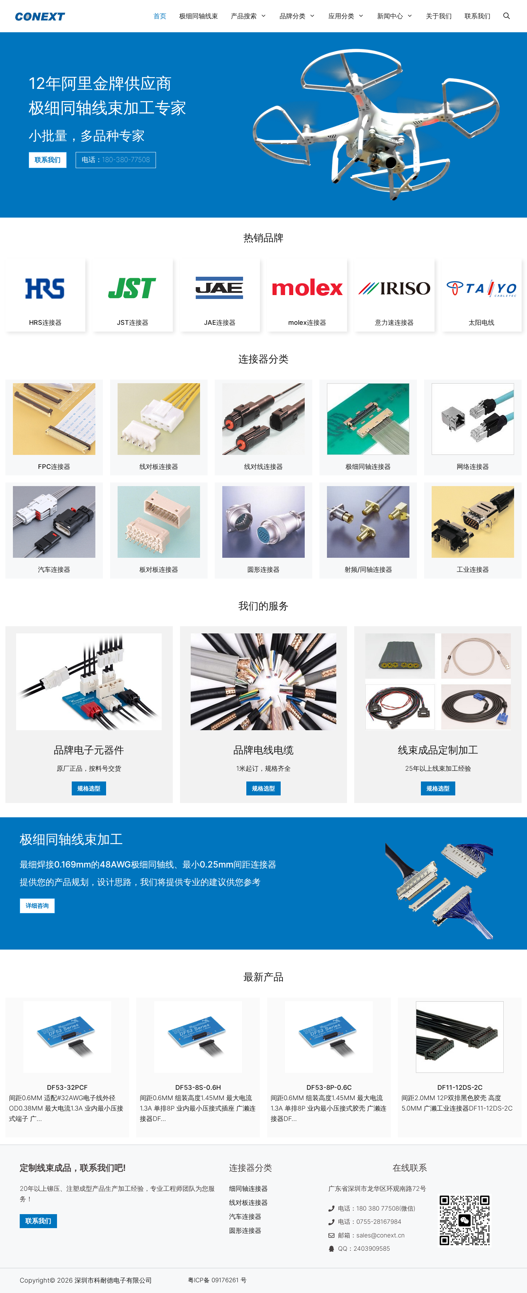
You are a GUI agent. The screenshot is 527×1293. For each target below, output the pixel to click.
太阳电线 (481, 322)
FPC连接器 (54, 466)
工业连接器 (473, 569)
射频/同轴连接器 (368, 569)
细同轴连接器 (248, 1188)
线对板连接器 (158, 466)
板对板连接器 (158, 569)
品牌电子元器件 (89, 750)
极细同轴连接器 (368, 466)
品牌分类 (292, 16)
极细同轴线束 (198, 16)
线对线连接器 (263, 466)
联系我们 (477, 16)
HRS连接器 (45, 322)
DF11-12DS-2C (460, 1087)
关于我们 (439, 16)
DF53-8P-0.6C (329, 1087)
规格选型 (88, 788)
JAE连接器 (220, 322)
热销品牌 (263, 238)
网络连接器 (473, 466)
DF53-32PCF (67, 1087)
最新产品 (263, 977)
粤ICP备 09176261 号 (217, 1280)
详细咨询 (37, 905)
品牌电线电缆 (263, 750)
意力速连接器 (394, 322)
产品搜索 (244, 16)
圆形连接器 (263, 569)
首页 (159, 16)
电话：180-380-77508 (116, 160)
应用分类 (341, 16)
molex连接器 (307, 322)
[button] (506, 16)
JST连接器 (132, 322)
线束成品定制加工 (438, 750)
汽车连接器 (54, 569)
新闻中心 (390, 16)
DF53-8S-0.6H (198, 1087)
